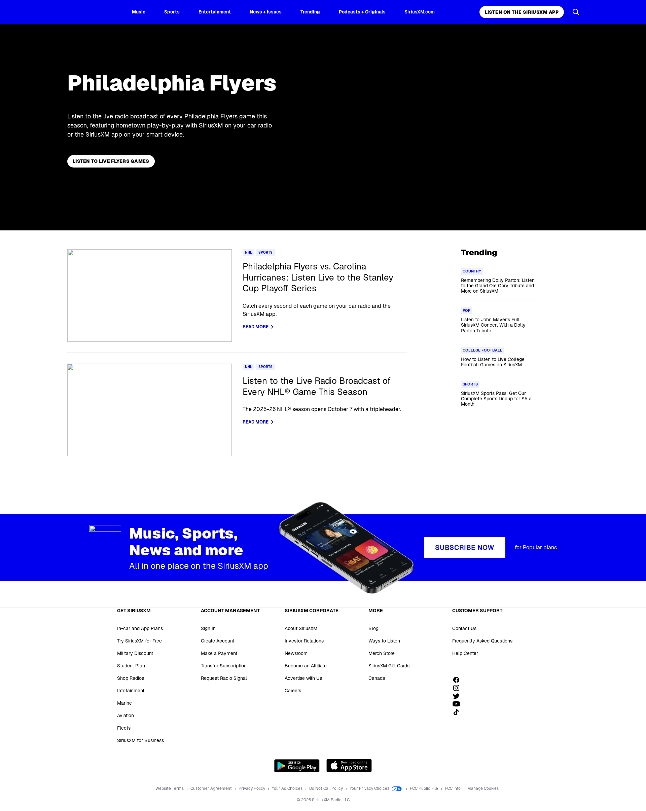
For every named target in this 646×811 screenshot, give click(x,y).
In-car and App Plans (140, 628)
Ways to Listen (384, 641)
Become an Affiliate (306, 666)
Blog (373, 628)
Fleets (124, 728)
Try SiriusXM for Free (139, 641)
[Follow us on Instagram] (458, 688)
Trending (310, 12)
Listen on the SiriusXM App (522, 12)
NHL (248, 252)
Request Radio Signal (224, 678)
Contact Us (464, 628)
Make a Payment (219, 653)
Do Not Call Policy (326, 788)
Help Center (465, 653)
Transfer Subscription (224, 666)
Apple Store (349, 765)
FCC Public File (424, 788)
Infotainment (130, 691)
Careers (293, 691)
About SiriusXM (301, 628)
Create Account (217, 641)
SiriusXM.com (419, 12)
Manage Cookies (483, 788)
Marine (124, 703)
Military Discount (135, 653)
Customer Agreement (211, 788)
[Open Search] (576, 12)
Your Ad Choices (287, 788)
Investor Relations (304, 641)
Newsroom (296, 653)
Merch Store (381, 653)
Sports (172, 12)
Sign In (208, 628)
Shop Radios (130, 678)
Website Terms (170, 788)
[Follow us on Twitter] (458, 696)
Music (138, 12)
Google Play (297, 765)
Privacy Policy (252, 788)
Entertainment (215, 12)
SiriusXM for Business (140, 740)
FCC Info (453, 788)
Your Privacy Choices (370, 788)
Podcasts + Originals (362, 12)
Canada (376, 678)
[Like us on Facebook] (458, 680)
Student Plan (131, 666)
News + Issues (266, 12)
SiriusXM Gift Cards (388, 666)
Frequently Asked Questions (482, 641)
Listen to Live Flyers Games (111, 161)
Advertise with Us (303, 678)
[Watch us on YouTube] (458, 704)
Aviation (125, 715)
